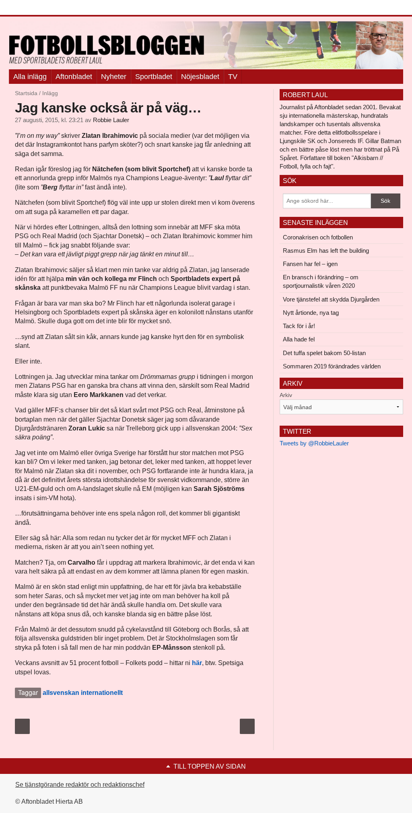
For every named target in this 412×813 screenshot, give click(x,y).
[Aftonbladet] (39, 8)
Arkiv (286, 395)
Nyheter (113, 77)
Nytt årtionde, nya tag (311, 312)
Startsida (26, 93)
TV (232, 77)
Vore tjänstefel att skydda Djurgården (331, 299)
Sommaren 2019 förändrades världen (332, 366)
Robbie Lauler (111, 120)
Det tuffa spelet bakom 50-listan (324, 352)
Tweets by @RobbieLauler (314, 443)
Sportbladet (153, 77)
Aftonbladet (74, 77)
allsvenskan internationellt (83, 692)
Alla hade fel (299, 339)
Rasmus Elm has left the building (326, 250)
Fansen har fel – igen (310, 263)
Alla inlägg (30, 77)
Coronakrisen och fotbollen (318, 237)
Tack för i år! (299, 325)
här (197, 662)
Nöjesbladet (200, 77)
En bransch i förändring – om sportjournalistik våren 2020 (320, 281)
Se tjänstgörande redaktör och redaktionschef (79, 784)
